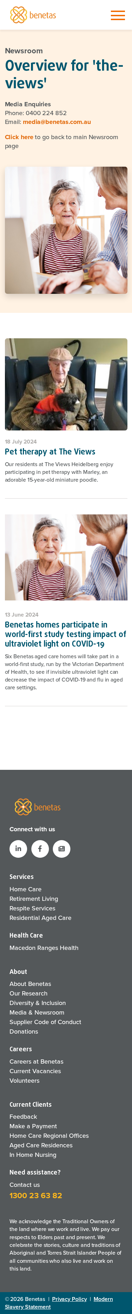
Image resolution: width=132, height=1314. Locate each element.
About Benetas (30, 983)
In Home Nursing (33, 1154)
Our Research (29, 993)
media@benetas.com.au (57, 121)
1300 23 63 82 (36, 1195)
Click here (19, 137)
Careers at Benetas (36, 1061)
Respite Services (32, 908)
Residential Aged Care (40, 917)
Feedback (23, 1116)
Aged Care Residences (41, 1145)
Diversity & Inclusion (38, 1002)
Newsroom (24, 51)
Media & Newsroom (37, 1012)
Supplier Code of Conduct (45, 1022)
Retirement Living (34, 898)
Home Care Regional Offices (49, 1135)
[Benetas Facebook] (40, 849)
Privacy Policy (69, 1299)
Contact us (25, 1184)
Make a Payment (33, 1126)
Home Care (26, 889)
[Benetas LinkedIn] (18, 849)
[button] (61, 849)
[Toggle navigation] (118, 15)
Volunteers (24, 1080)
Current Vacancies (35, 1071)
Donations (24, 1031)
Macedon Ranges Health (44, 947)
